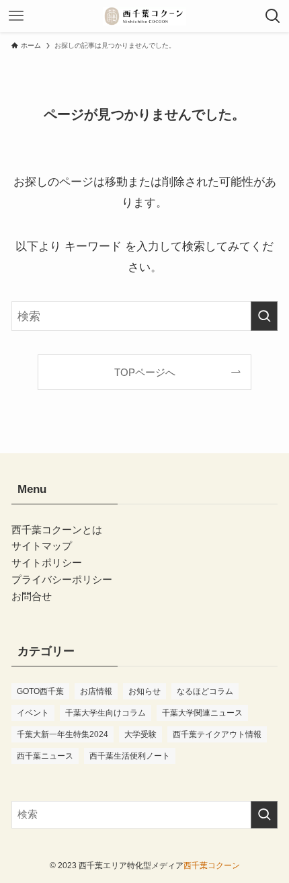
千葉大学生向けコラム (105, 713)
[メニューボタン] (16, 16)
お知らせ (144, 691)
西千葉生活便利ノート (129, 756)
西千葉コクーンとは (56, 529)
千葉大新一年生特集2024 (62, 734)
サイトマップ (41, 545)
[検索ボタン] (273, 16)
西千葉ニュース (45, 756)
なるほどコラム (205, 691)
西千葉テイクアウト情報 (217, 734)
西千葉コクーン (211, 865)
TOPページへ (144, 372)
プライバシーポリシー (61, 579)
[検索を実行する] (264, 316)
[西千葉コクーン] (144, 16)
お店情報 (96, 691)
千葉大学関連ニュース (202, 713)
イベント (33, 713)
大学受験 (140, 734)
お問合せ (31, 596)
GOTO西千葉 (40, 691)
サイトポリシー (46, 562)
